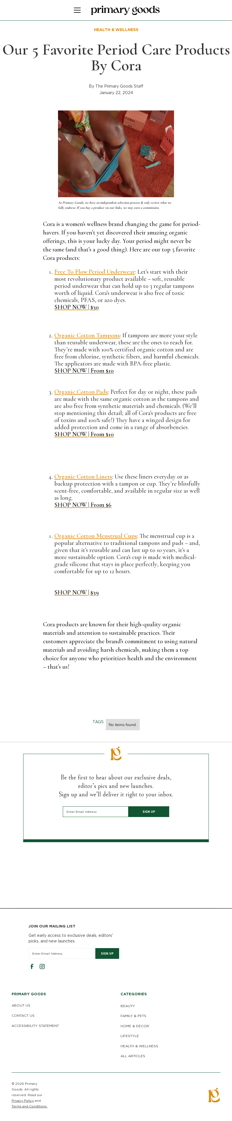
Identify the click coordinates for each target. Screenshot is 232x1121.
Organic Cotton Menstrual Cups (95, 536)
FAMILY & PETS (133, 1016)
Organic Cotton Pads (81, 392)
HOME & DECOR (135, 1026)
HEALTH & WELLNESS (139, 1046)
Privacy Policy (23, 1101)
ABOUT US (21, 1005)
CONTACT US (23, 1015)
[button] (76, 10)
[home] (125, 10)
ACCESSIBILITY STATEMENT (35, 1026)
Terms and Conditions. (30, 1106)
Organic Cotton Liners (83, 476)
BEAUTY (128, 1006)
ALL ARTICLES (133, 1056)
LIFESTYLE (130, 1036)
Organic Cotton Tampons (87, 335)
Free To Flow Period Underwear (94, 271)
